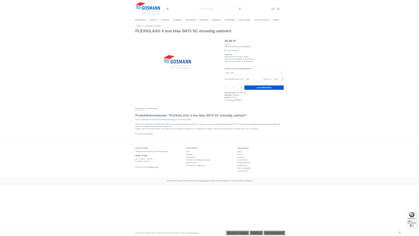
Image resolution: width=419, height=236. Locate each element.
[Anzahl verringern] (226, 87)
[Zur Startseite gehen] (148, 8)
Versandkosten (204, 181)
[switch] (412, 225)
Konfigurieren (256, 233)
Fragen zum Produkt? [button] (234, 100)
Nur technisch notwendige (237, 233)
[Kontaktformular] (273, 9)
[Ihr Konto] (278, 9)
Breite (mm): (234, 79)
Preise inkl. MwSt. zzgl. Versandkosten (237, 46)
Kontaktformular (152, 167)
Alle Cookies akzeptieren (274, 233)
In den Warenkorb (264, 87)
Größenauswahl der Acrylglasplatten (238, 68)
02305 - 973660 (141, 156)
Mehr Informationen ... (193, 233)
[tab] (140, 108)
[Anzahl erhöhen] (241, 87)
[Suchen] (239, 9)
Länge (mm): (267, 79)
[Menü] (167, 9)
